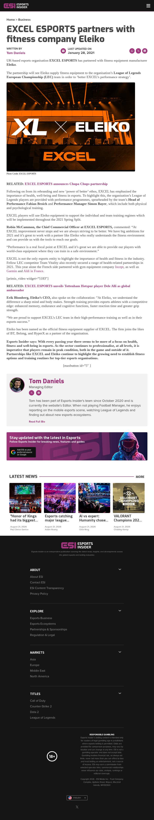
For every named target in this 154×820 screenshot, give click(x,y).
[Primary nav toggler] (148, 5)
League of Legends (42, 718)
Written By (14, 48)
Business (24, 19)
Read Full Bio (37, 421)
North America (39, 676)
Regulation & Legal (42, 635)
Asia (33, 659)
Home (11, 19)
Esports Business (41, 618)
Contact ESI (37, 582)
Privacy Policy (39, 594)
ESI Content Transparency (47, 588)
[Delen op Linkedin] (144, 51)
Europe (34, 665)
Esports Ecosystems (43, 624)
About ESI (36, 577)
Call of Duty (37, 701)
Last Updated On (79, 49)
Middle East (37, 671)
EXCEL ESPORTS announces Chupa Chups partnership (66, 184)
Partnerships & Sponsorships (48, 629)
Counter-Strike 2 (41, 706)
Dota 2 (34, 712)
